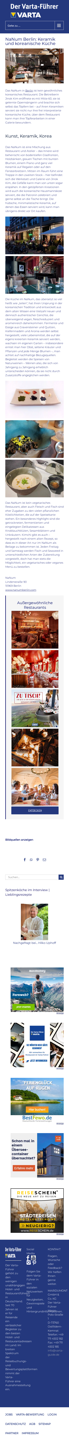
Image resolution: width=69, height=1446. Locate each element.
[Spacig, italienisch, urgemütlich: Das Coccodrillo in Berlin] (35, 669)
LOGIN (52, 1414)
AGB (32, 1424)
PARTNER (11, 1433)
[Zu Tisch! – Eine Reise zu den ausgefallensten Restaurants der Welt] (35, 708)
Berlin (29, 90)
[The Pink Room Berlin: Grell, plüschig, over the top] (35, 630)
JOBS (9, 1414)
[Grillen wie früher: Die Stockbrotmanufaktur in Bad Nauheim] (35, 747)
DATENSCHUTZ (15, 1424)
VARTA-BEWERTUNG (30, 1414)
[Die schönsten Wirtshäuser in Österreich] (35, 787)
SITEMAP (45, 1424)
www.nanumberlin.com (20, 590)
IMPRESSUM (30, 1433)
